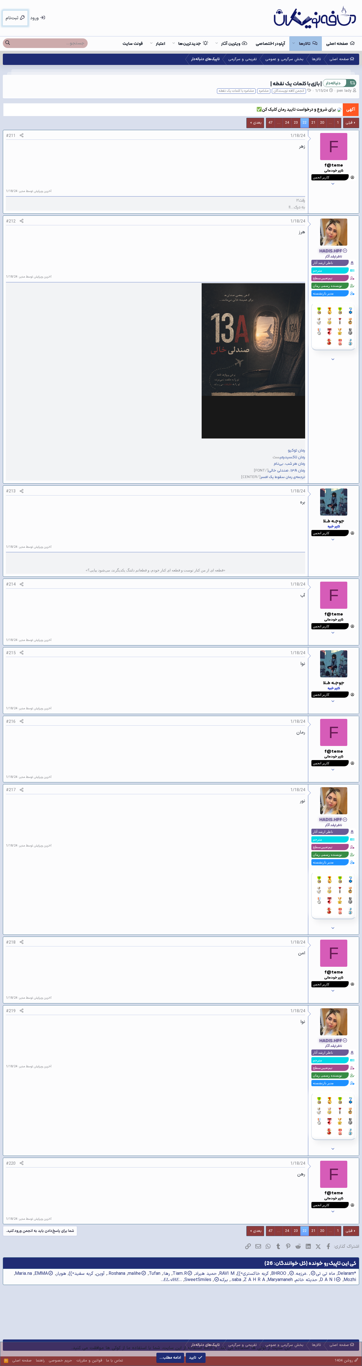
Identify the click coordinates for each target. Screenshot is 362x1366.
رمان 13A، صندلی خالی (286, 470)
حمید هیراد (206, 1273)
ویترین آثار (230, 43)
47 (270, 123)
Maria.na (23, 1273)
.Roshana (116, 1273)
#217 (11, 790)
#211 (11, 136)
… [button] (330, 123)
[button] (293, 43)
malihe (134, 1273)
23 (296, 123)
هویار (61, 1273)
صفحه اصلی (337, 43)
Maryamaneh (280, 1279)
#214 (11, 584)
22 (305, 123)
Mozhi (350, 1279)
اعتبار (160, 43)
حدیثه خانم (306, 1279)
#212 (11, 221)
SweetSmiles (197, 1279)
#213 (11, 491)
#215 (11, 653)
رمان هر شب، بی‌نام (289, 463)
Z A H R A (254, 1279)
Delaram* (347, 1273)
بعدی (257, 123)
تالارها (305, 43)
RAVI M (226, 1273)
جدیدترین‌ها (189, 43)
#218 (11, 942)
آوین (100, 1273)
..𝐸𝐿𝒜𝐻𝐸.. (171, 1279)
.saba (235, 1279)
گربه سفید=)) (81, 1273)
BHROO (278, 1273)
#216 (11, 722)
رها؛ (166, 1273)
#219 (11, 1011)
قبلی (349, 123)
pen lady (344, 91)
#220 (11, 1163)
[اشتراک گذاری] (22, 135)
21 (313, 123)
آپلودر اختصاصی (270, 43)
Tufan (154, 1273)
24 (287, 123)
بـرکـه (223, 1279)
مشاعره (263, 90)
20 (322, 123)
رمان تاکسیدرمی (292, 457)
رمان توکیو (296, 450)
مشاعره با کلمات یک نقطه (236, 90)
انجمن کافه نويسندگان (289, 90)
